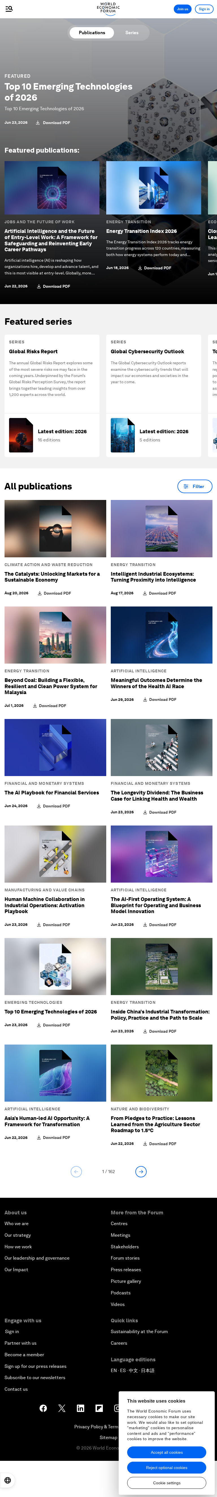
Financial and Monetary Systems (44, 783)
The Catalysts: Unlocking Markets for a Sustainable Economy (52, 577)
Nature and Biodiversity (140, 1109)
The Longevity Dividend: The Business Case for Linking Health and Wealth (157, 796)
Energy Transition (128, 222)
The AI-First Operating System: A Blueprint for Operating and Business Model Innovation (156, 905)
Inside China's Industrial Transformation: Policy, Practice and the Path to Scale (160, 1015)
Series (131, 32)
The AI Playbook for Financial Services (52, 793)
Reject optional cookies (166, 1467)
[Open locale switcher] (7, 1480)
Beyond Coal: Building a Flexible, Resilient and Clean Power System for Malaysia (51, 686)
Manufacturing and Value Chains (45, 890)
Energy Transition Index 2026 (141, 231)
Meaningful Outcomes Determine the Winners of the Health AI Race (156, 683)
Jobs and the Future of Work (40, 222)
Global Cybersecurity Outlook (147, 351)
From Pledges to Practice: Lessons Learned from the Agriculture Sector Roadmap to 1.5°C (155, 1124)
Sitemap (109, 1437)
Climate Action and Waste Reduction (49, 564)
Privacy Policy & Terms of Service (108, 1426)
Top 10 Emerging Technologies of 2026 (69, 92)
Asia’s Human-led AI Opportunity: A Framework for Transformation (47, 1121)
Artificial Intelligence (139, 671)
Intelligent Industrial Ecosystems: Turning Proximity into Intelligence (153, 577)
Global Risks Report (33, 351)
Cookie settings (167, 1483)
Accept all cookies (167, 1452)
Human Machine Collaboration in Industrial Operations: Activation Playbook (45, 905)
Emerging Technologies (33, 1002)
